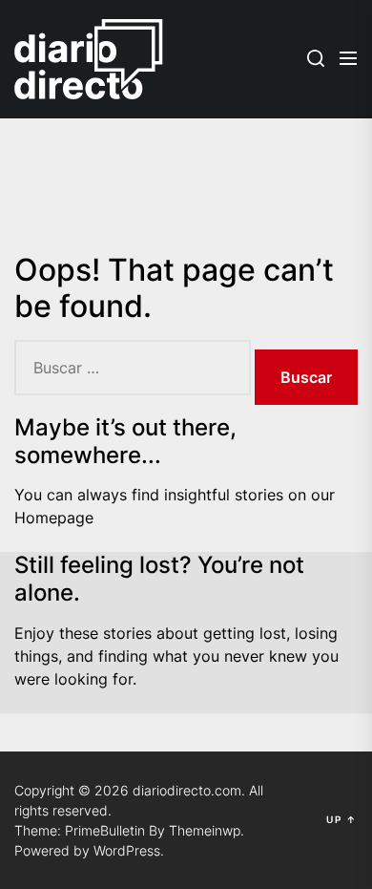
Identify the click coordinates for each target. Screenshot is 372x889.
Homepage (53, 517)
